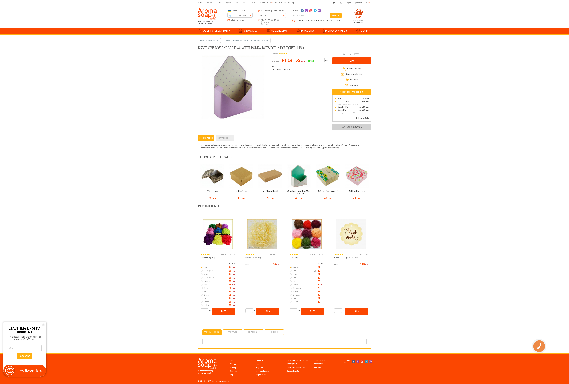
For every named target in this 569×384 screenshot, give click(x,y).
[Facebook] (302, 10)
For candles (318, 364)
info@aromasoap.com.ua (240, 20)
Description (206, 138)
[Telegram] (315, 10)
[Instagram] (306, 10)
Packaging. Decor (294, 364)
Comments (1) (224, 138)
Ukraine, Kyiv (264, 15)
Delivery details (362, 118)
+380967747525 (239, 11)
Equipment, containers (296, 367)
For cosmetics (319, 360)
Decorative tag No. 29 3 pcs (346, 258)
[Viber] (319, 10)
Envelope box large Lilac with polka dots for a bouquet (251, 40)
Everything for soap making (298, 360)
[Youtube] (310, 10)
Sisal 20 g (294, 258)
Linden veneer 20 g (253, 258)
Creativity (317, 367)
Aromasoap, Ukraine (281, 69)
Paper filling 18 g (208, 258)
